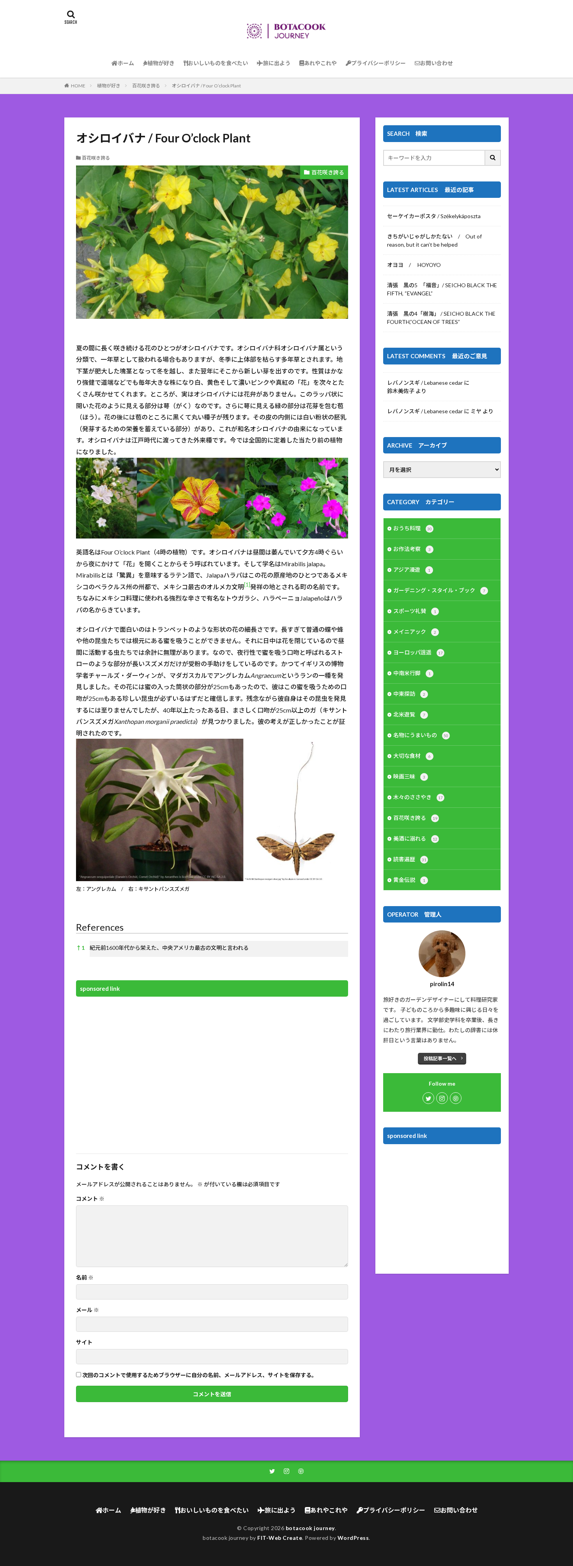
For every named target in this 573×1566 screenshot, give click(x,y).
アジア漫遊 (411, 569)
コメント (90, 1199)
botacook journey (310, 1528)
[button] (247, 586)
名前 (85, 1277)
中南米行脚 (412, 673)
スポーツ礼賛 (414, 611)
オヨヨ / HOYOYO (414, 264)
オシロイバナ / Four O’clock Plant (206, 86)
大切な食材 (412, 755)
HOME (78, 86)
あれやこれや (320, 63)
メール (87, 1310)
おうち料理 (412, 528)
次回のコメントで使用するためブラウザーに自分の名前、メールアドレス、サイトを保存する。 (199, 1375)
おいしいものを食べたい (218, 63)
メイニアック (414, 631)
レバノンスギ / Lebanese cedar (425, 382)
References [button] (100, 927)
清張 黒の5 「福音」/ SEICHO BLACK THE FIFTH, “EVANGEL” (442, 289)
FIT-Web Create (279, 1537)
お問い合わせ (436, 63)
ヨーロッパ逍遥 (418, 652)
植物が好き (161, 63)
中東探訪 (409, 693)
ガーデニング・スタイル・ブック (439, 590)
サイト (84, 1342)
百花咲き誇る (146, 86)
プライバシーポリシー (378, 63)
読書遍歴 (409, 859)
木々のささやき (418, 797)
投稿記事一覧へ (440, 1058)
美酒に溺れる (415, 838)
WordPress (353, 1537)
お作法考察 (412, 549)
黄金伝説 (409, 879)
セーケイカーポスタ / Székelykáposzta (434, 216)
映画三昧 (409, 776)
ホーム (126, 63)
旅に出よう (276, 63)
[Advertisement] (212, 1070)
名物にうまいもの (420, 735)
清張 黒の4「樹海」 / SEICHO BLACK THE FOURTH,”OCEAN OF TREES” (441, 317)
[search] (493, 158)
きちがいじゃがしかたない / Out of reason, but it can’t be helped (434, 240)
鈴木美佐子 (400, 391)
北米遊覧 (409, 714)
